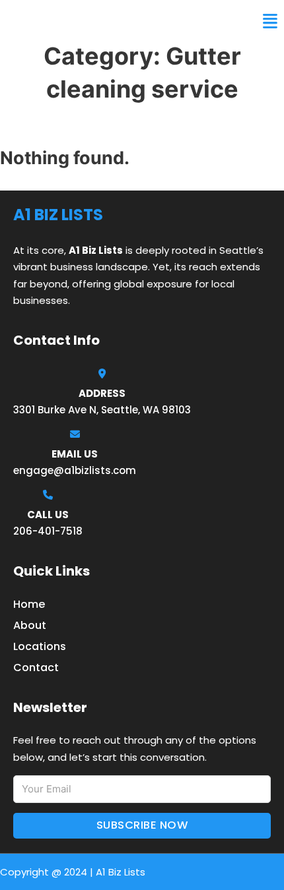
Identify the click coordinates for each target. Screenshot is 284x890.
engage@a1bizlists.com (74, 470)
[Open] (270, 21)
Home (29, 604)
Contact (36, 667)
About (29, 625)
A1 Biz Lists (45, 21)
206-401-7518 (48, 531)
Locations (39, 646)
